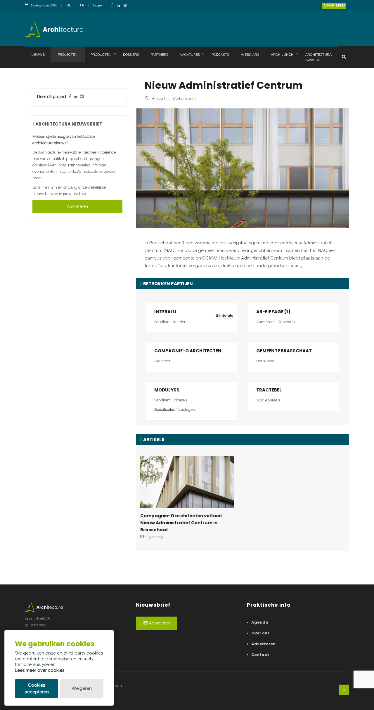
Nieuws (38, 55)
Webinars (250, 55)
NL (68, 5)
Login (97, 5)
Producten (101, 55)
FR (82, 5)
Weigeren (82, 688)
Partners (159, 55)
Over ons (260, 633)
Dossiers (131, 55)
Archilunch (282, 55)
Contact (260, 654)
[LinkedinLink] (120, 5)
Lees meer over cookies (39, 670)
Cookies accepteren (37, 689)
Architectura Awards (318, 57)
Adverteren (334, 5)
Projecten (67, 55)
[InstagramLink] (126, 5)
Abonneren (77, 206)
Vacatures (190, 55)
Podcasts (220, 55)
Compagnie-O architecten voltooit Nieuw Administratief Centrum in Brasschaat (181, 523)
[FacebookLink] (113, 5)
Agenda (259, 622)
